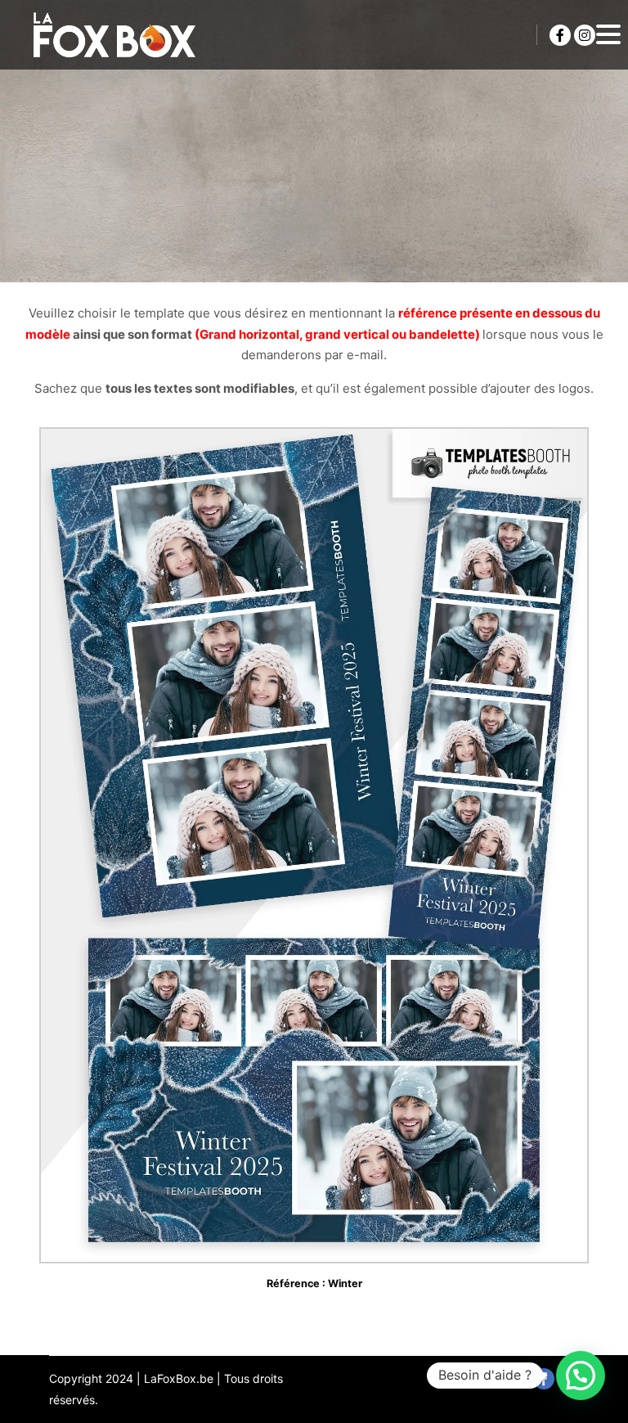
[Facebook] (560, 35)
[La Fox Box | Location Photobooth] (114, 35)
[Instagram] (584, 35)
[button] (580, 1375)
